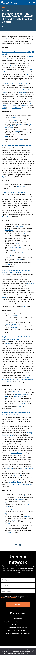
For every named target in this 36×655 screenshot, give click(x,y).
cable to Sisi (22, 92)
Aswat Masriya (16, 108)
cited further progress (27, 468)
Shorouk (25, 106)
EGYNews (13, 106)
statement (7, 39)
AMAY (4, 108)
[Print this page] (16, 545)
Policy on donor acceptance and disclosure (18, 630)
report (4, 297)
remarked (13, 65)
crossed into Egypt (15, 482)
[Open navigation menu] (33, 2)
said (28, 74)
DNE (24, 233)
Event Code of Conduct (14, 636)
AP (25, 379)
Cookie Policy (15, 622)
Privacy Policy (7, 622)
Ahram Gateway (23, 126)
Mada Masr (14, 327)
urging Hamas (25, 444)
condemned (17, 475)
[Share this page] (20, 545)
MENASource (6, 8)
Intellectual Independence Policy (18, 624)
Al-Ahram (20, 140)
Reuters (17, 244)
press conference (16, 453)
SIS (8, 106)
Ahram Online (6, 217)
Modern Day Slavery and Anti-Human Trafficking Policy (18, 633)
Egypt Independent (16, 117)
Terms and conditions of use (26, 622)
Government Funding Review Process (18, 627)
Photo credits (24, 636)
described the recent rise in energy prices (15, 83)
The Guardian (21, 186)
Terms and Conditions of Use (13, 597)
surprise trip (9, 468)
